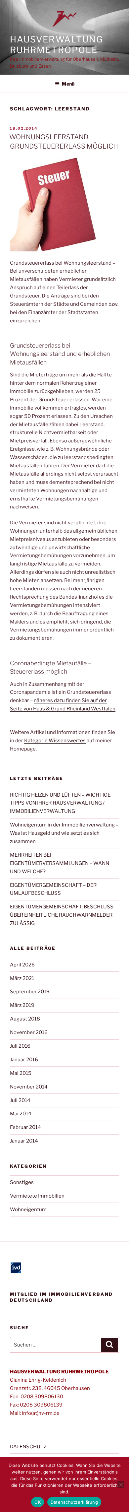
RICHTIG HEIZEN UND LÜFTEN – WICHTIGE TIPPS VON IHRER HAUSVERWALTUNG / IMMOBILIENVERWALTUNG (60, 803)
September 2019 (30, 992)
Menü (68, 84)
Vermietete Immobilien (37, 1196)
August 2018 (25, 1019)
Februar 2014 (25, 1127)
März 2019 (22, 1005)
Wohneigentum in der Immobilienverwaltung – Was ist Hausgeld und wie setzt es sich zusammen (64, 833)
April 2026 (22, 965)
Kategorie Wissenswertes (55, 741)
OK (37, 1502)
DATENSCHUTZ (28, 1447)
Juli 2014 (20, 1100)
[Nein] (120, 1484)
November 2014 (29, 1087)
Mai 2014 (20, 1114)
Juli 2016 (20, 1046)
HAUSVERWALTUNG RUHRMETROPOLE (56, 44)
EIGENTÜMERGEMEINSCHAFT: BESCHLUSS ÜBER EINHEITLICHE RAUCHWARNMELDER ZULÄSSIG (61, 915)
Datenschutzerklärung (74, 1502)
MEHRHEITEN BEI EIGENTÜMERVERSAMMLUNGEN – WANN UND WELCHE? (59, 863)
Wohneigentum (28, 1210)
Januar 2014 (24, 1141)
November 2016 (29, 1032)
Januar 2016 (24, 1060)
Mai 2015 (20, 1073)
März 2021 (22, 978)
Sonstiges (22, 1182)
